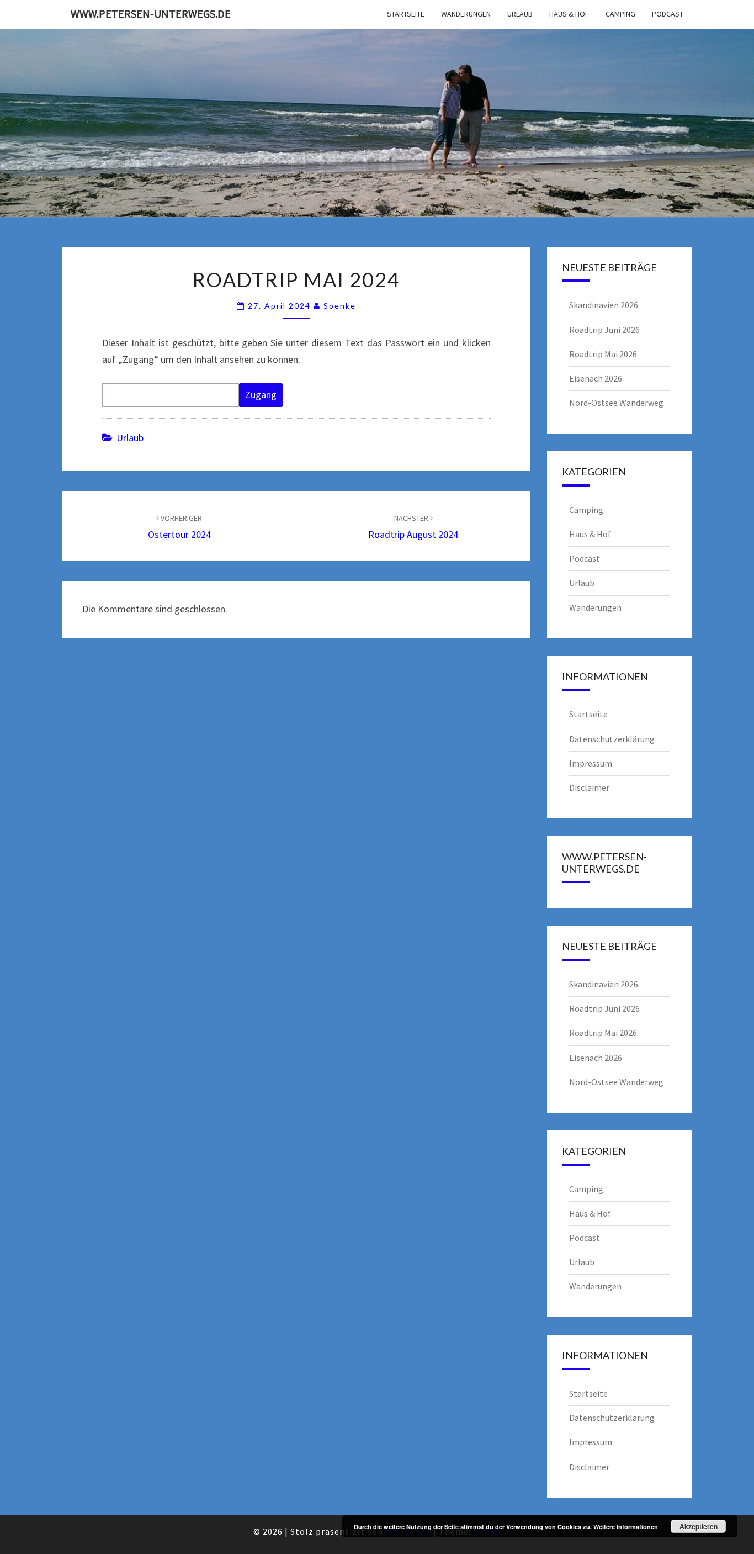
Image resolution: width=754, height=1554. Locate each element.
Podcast (667, 14)
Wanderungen (466, 14)
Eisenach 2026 (595, 378)
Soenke (339, 305)
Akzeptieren (698, 1526)
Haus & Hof (569, 14)
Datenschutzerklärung (612, 738)
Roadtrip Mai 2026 (603, 354)
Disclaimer (589, 787)
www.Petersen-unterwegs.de (151, 13)
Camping (620, 14)
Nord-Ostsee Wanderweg (616, 402)
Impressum (590, 763)
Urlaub (520, 14)
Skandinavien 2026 (603, 304)
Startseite (405, 14)
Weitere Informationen (625, 1527)
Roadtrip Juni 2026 (604, 329)
